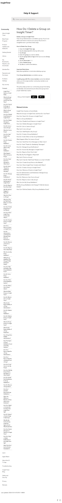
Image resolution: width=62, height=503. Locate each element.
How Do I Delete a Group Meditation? (8, 312)
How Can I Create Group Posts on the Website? (8, 208)
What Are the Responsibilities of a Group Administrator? (8, 305)
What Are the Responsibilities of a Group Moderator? (8, 330)
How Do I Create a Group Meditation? (8, 141)
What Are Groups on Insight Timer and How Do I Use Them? (8, 99)
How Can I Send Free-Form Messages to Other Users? (7, 161)
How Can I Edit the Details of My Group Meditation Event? (8, 269)
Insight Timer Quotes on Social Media (7, 93)
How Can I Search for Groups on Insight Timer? (8, 106)
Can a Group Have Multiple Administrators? (8, 336)
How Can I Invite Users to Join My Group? (7, 366)
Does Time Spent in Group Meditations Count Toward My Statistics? (8, 344)
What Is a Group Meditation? (7, 111)
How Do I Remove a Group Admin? (8, 385)
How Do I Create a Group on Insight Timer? (8, 221)
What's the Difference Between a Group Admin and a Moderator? (7, 400)
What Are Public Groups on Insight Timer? (8, 293)
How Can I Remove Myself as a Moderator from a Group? (8, 359)
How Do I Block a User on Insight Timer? (7, 298)
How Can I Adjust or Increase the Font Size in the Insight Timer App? (7, 409)
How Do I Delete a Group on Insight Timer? (8, 317)
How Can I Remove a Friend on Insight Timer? (7, 227)
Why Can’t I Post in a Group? (7, 196)
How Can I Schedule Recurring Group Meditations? (7, 391)
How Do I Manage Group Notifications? (8, 175)
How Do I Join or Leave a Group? (7, 126)
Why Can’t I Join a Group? (8, 131)
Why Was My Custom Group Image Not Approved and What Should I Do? (8, 423)
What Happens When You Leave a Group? (8, 155)
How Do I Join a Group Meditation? (7, 275)
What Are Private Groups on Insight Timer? (8, 323)
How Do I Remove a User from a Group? (8, 243)
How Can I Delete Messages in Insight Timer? (8, 122)
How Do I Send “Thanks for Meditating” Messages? (7, 169)
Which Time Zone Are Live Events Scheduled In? (7, 447)
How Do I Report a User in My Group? (8, 248)
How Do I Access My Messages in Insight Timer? (7, 181)
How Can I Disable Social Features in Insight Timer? (8, 116)
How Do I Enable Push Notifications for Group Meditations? (8, 380)
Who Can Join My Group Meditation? (8, 253)
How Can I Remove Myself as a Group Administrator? (8, 352)
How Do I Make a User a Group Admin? (7, 287)
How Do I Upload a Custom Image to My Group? (7, 416)
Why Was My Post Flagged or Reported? (8, 191)
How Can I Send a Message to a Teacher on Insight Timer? (8, 431)
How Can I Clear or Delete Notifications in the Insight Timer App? (7, 440)
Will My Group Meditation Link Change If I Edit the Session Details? (7, 261)
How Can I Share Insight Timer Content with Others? (7, 215)
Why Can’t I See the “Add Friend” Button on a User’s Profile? (8, 202)
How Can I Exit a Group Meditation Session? (8, 281)
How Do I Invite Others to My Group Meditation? (7, 148)
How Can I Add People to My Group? (7, 136)
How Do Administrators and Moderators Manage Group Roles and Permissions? (7, 235)
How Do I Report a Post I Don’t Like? (8, 186)
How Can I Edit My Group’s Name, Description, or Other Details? (8, 372)
